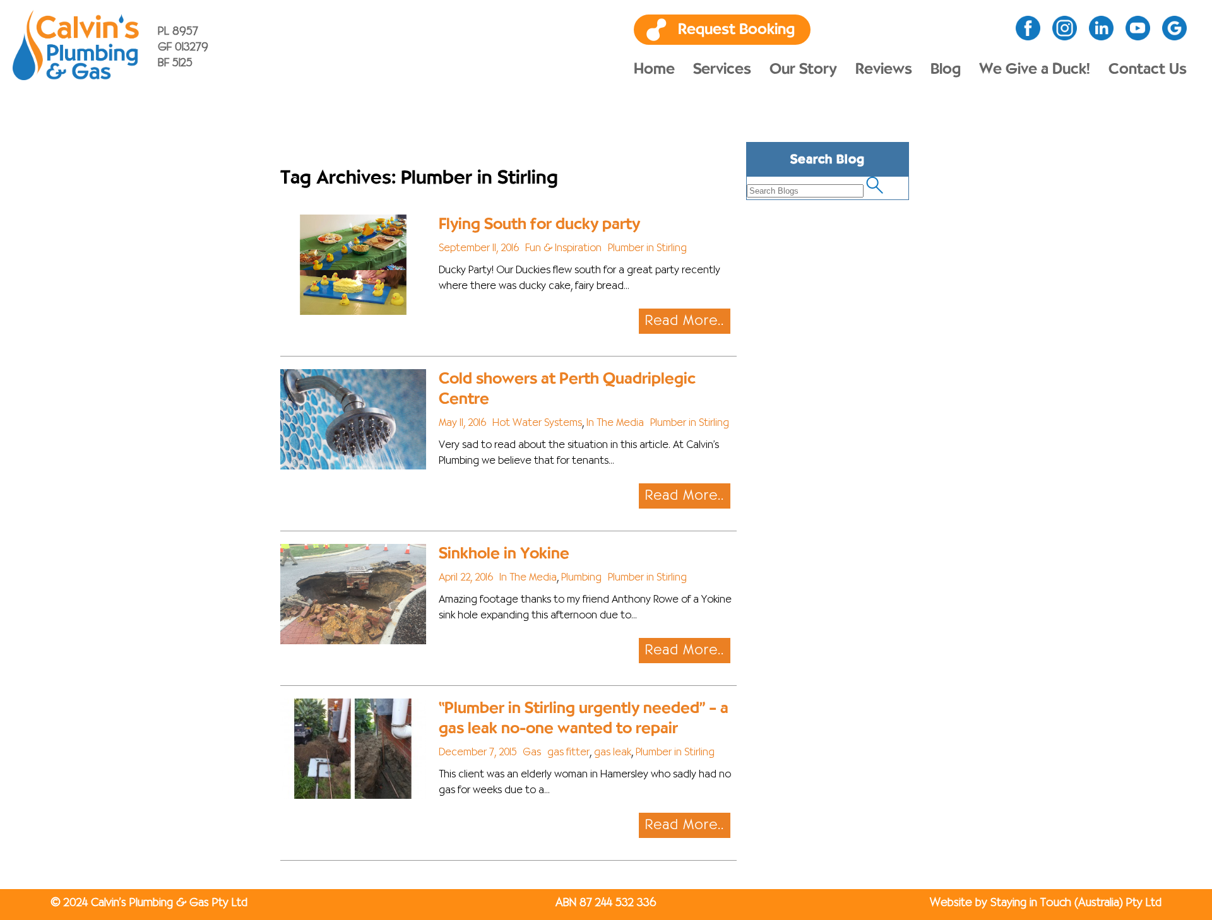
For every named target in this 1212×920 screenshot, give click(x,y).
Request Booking (736, 30)
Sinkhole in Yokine (504, 553)
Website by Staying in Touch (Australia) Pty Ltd (1046, 903)
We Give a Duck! (1034, 69)
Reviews (883, 69)
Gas (532, 752)
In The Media (615, 423)
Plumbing (581, 578)
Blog (945, 69)
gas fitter (568, 752)
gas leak (612, 752)
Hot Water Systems (537, 423)
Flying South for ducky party (539, 224)
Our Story (803, 69)
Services (722, 69)
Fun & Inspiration (563, 248)
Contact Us (1147, 69)
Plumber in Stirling (647, 248)
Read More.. (684, 321)
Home (654, 69)
